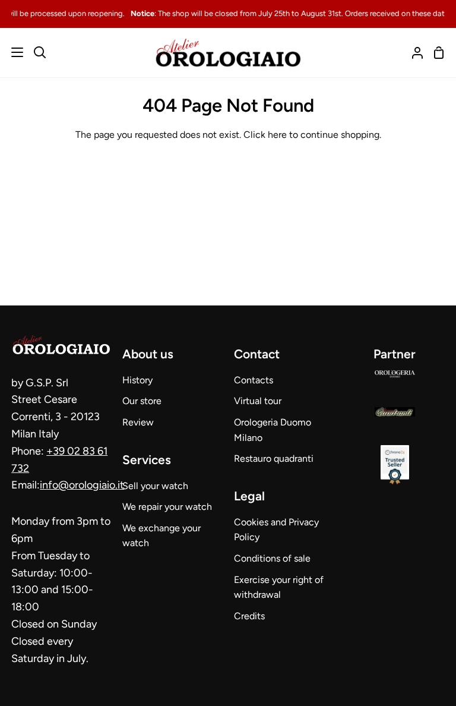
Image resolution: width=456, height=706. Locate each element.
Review (138, 422)
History (137, 380)
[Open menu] (12, 52)
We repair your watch (167, 506)
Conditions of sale (272, 558)
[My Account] (412, 52)
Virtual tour (257, 400)
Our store (142, 400)
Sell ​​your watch (155, 485)
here (277, 134)
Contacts (253, 380)
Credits (249, 616)
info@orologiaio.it (82, 484)
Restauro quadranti (274, 458)
